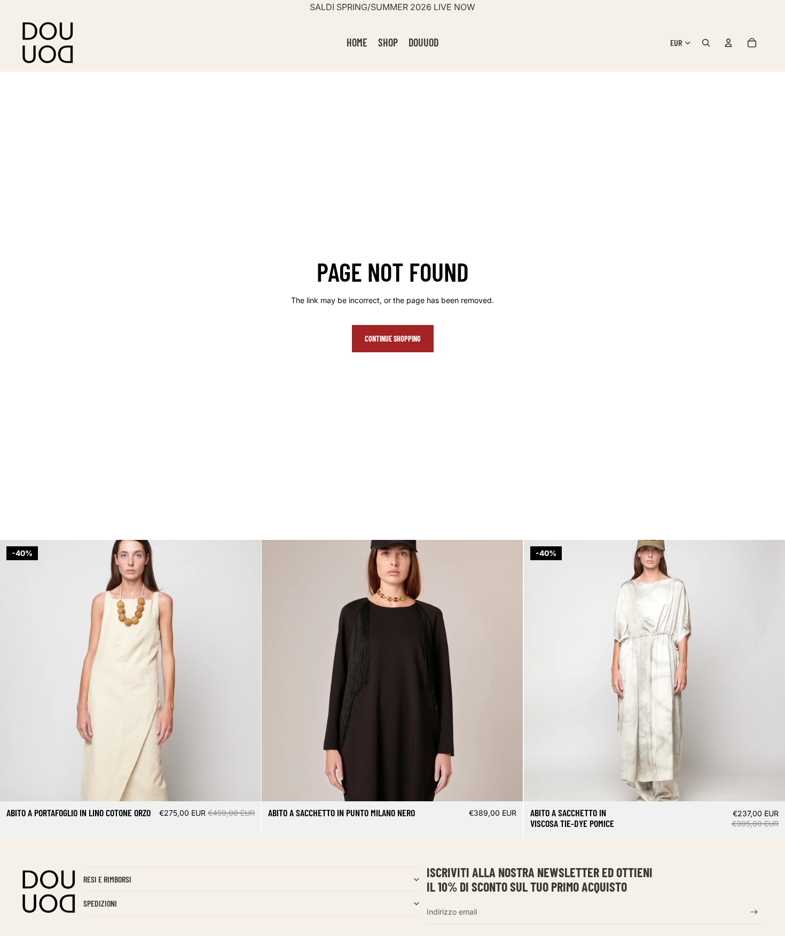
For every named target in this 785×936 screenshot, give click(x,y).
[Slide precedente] (16, 670)
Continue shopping (393, 338)
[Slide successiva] (245, 670)
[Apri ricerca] (706, 43)
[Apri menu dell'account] (728, 43)
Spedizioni (100, 903)
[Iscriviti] (754, 912)
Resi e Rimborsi (107, 879)
